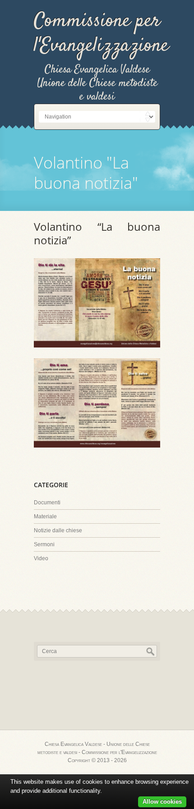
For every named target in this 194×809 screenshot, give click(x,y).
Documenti (47, 502)
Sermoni (44, 544)
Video (41, 558)
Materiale (45, 516)
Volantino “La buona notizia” (97, 233)
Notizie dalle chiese (58, 530)
